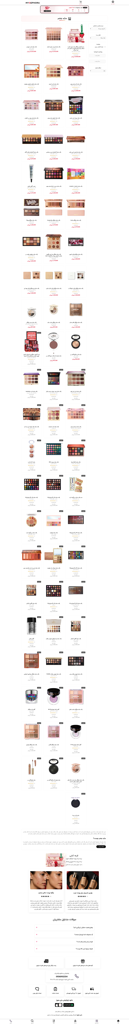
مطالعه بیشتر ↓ (101, 846)
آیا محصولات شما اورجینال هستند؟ (83, 935)
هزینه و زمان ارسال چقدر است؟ (85, 942)
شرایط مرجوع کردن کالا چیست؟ (84, 949)
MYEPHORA (33, 2)
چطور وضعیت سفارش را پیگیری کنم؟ (83, 928)
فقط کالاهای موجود (99, 46)
